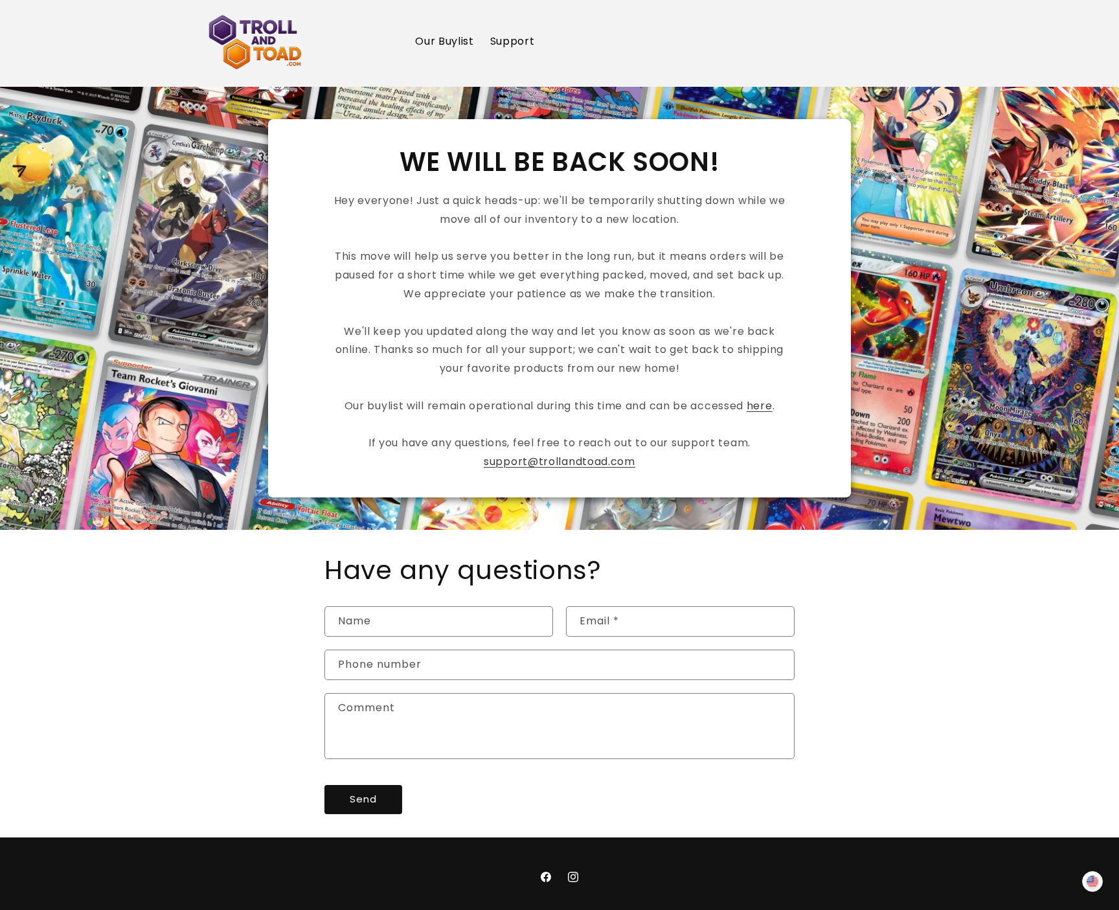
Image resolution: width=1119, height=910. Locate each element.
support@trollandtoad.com (559, 461)
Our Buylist (444, 41)
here (760, 405)
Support (512, 41)
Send (363, 799)
